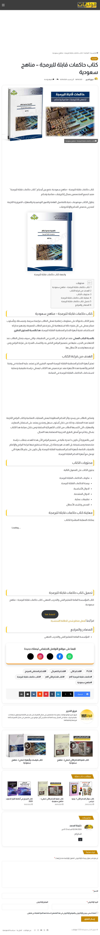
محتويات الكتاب (83, 294)
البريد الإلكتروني (92, 902)
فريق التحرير (89, 79)
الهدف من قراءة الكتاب (79, 290)
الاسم (95, 891)
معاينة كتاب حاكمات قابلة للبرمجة (75, 298)
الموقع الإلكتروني (42, 902)
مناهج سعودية (83, 682)
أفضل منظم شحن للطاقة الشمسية (68, 621)
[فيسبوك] (60, 656)
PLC (88, 671)
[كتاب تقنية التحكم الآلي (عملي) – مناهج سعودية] (50, 788)
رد (80, 839)
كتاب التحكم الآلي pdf (54, 677)
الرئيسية (93, 53)
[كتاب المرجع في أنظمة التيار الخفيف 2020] (19, 788)
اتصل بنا (19, 930)
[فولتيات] (87, 5)
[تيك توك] (30, 656)
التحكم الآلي (75, 671)
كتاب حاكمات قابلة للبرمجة (28, 677)
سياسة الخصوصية (9, 930)
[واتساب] (69, 656)
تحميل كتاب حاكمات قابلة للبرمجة (75, 301)
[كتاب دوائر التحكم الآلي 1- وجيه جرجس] (80, 788)
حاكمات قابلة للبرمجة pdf (79, 677)
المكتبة (86, 53)
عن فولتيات (27, 930)
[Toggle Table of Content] (88, 283)
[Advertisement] (50, 31)
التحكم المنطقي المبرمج (35, 671)
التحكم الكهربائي (57, 671)
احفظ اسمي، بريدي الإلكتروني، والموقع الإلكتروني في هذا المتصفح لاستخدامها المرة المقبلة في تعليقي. (61, 913)
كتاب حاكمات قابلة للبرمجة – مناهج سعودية (71, 287)
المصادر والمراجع (82, 305)
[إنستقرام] (40, 656)
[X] (50, 656)
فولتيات (74, 930)
